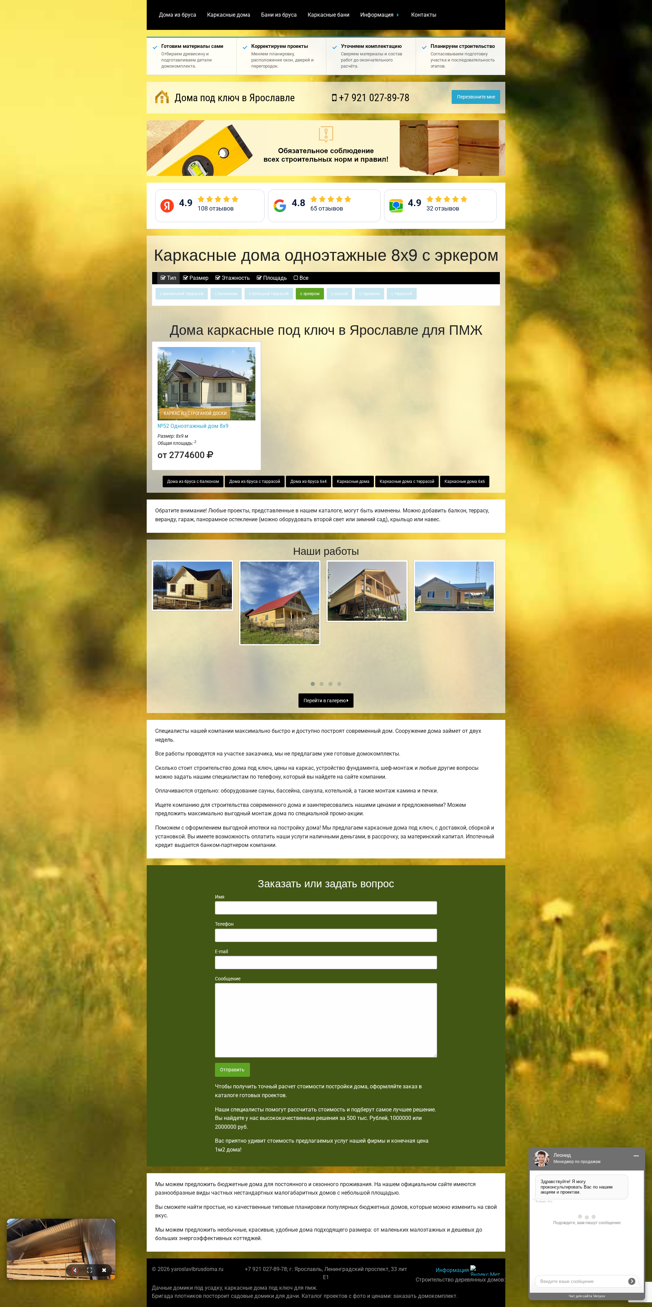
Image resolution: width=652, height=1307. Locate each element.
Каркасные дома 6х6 (465, 481)
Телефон (224, 924)
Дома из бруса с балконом (193, 481)
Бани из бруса (279, 15)
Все (303, 278)
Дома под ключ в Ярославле (233, 98)
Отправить (232, 1070)
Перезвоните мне (476, 97)
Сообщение (227, 978)
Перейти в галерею (325, 701)
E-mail (221, 951)
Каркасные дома (228, 15)
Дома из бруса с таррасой (254, 481)
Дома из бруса (177, 15)
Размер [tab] (198, 278)
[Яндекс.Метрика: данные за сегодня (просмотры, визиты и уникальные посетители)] (485, 1270)
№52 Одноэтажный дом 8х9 (193, 426)
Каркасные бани (328, 15)
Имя (219, 897)
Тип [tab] (171, 278)
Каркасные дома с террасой (407, 481)
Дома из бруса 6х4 (308, 481)
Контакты (423, 15)
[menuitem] (177, 14)
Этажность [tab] (235, 278)
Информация (377, 15)
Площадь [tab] (274, 278)
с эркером (310, 293)
